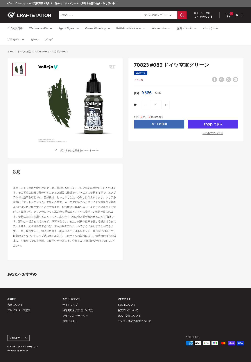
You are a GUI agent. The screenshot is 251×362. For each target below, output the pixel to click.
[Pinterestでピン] (221, 79)
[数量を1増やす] (165, 105)
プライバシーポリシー (75, 315)
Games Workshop (95, 28)
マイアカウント (203, 17)
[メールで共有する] (235, 79)
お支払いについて (128, 310)
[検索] (182, 15)
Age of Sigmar (66, 28)
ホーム (10, 51)
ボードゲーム (210, 28)
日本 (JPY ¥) (15, 338)
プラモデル (13, 39)
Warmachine (159, 28)
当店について (15, 304)
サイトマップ (70, 304)
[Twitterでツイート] (228, 79)
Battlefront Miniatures (128, 28)
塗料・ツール (184, 28)
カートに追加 (159, 124)
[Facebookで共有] (214, 79)
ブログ (49, 39)
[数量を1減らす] (146, 105)
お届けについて (127, 304)
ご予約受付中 (15, 28)
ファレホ (138, 80)
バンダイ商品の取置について (134, 321)
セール (34, 39)
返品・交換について (129, 315)
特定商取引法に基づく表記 (77, 310)
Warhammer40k (38, 28)
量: (135, 105)
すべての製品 (24, 51)
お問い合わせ (70, 321)
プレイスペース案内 (19, 310)
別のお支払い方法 (212, 133)
